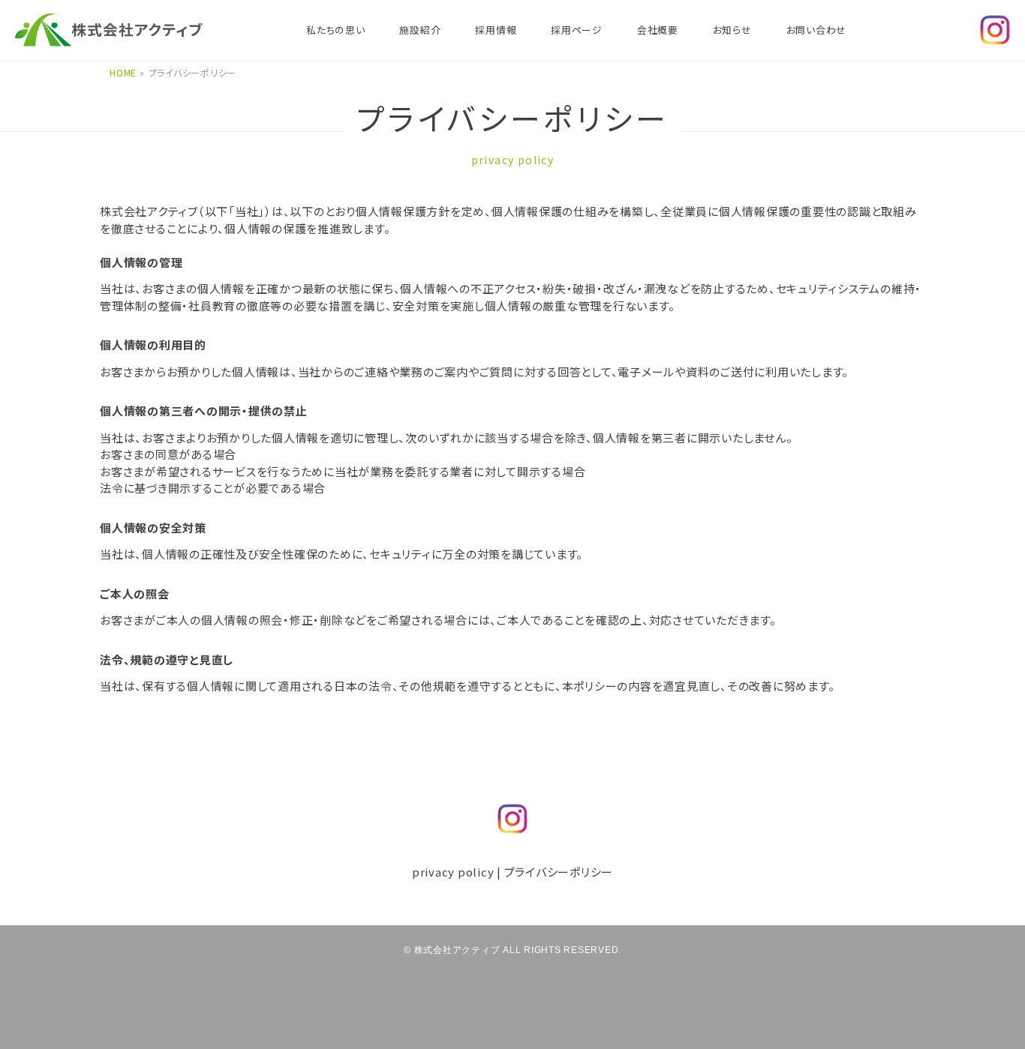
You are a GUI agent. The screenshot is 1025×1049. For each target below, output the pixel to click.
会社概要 (657, 29)
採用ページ (577, 29)
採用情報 (495, 29)
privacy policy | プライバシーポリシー (512, 872)
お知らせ (732, 29)
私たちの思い (335, 29)
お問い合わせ (816, 29)
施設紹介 (419, 29)
